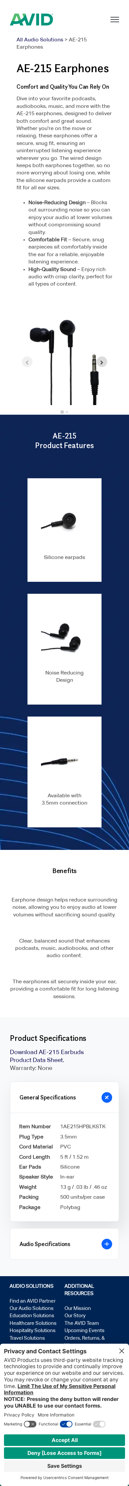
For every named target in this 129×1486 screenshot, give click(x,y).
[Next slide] (102, 361)
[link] (31, 19)
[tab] (62, 412)
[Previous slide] (27, 361)
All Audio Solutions (40, 40)
